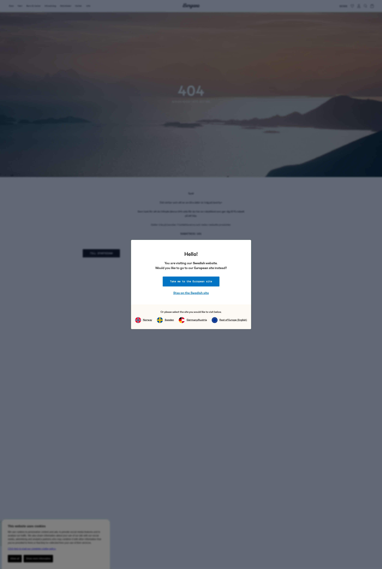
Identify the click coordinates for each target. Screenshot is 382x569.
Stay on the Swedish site (191, 293)
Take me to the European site (191, 281)
